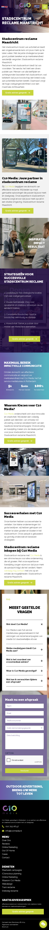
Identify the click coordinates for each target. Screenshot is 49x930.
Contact (6, 857)
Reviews (6, 844)
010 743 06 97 (12, 826)
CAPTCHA (9, 753)
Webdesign (7, 884)
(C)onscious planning (11, 873)
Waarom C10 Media (11, 880)
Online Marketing (10, 847)
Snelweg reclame (10, 891)
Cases (5, 854)
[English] (6, 7)
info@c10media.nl (14, 831)
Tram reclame (8, 887)
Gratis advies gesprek (16, 92)
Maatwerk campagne (12, 870)
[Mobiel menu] (45, 7)
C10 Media (9, 186)
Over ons (6, 840)
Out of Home (8, 850)
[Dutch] (3, 7)
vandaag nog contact (14, 571)
